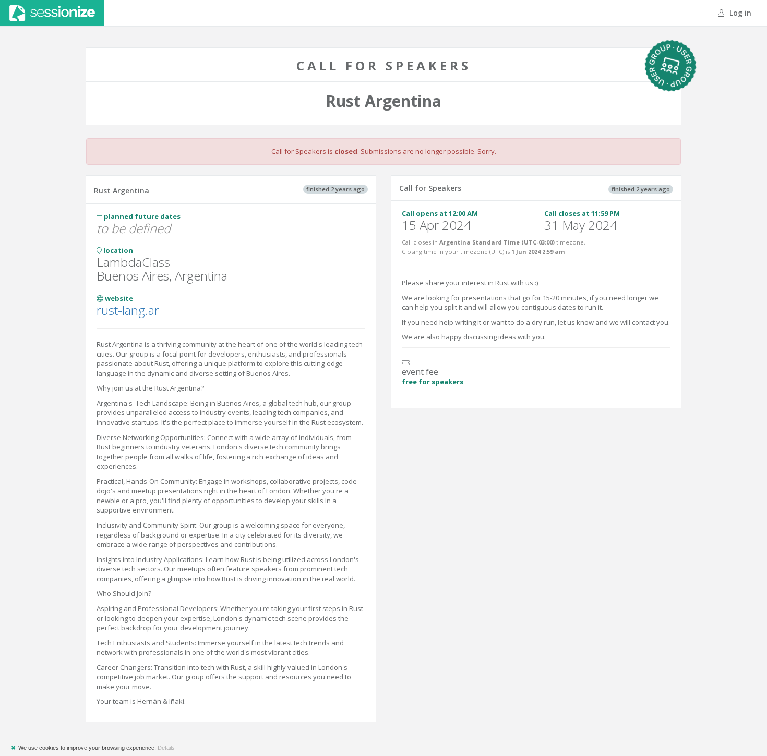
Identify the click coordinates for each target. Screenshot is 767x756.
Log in (739, 13)
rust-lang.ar (128, 310)
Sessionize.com (52, 13)
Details (166, 748)
